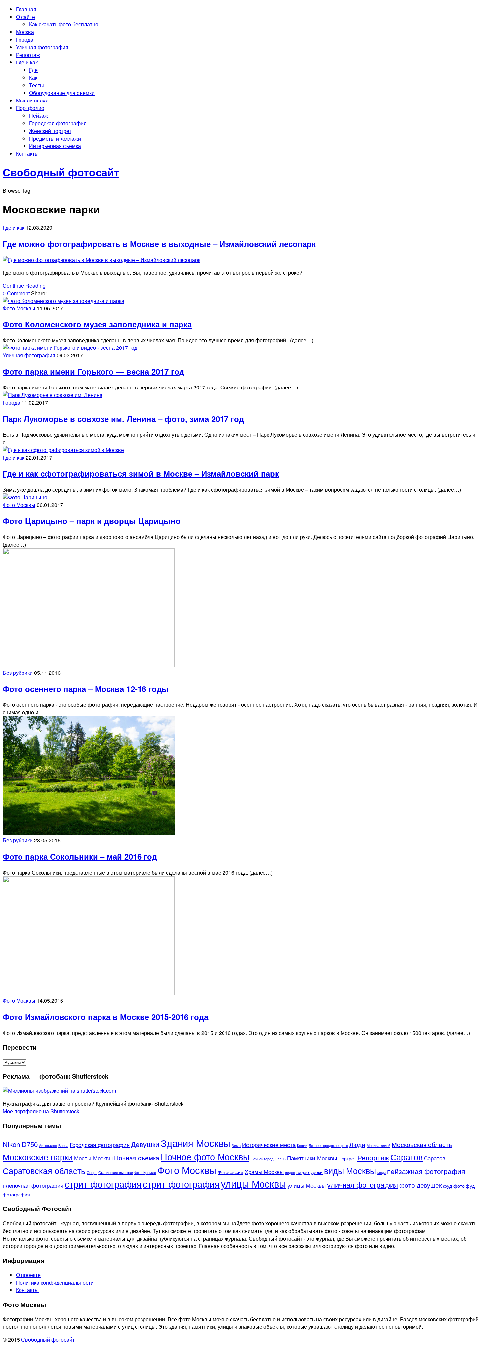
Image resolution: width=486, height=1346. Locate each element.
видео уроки (309, 1172)
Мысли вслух (32, 100)
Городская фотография (58, 123)
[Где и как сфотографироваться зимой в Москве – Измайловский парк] (63, 450)
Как (33, 77)
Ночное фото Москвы (205, 1156)
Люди (357, 1144)
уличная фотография (362, 1184)
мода (381, 1172)
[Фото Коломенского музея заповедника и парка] (63, 301)
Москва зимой (378, 1145)
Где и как (27, 62)
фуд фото (454, 1185)
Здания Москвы (195, 1143)
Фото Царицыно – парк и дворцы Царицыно (92, 520)
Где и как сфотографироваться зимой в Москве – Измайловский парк (141, 473)
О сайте (25, 16)
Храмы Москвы (264, 1172)
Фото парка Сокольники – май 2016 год (80, 856)
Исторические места (269, 1145)
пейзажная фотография (426, 1171)
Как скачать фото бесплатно (63, 24)
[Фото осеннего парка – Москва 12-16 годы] (89, 665)
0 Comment (16, 293)
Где (33, 70)
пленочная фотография (33, 1185)
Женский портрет (50, 131)
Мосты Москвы (93, 1158)
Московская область (422, 1144)
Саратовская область (44, 1170)
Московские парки (38, 1156)
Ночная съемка (136, 1157)
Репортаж (28, 55)
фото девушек (420, 1185)
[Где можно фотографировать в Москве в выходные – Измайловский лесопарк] (101, 260)
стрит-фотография (103, 1183)
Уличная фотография (42, 47)
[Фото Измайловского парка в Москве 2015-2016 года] (89, 993)
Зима (236, 1145)
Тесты (36, 85)
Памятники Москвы (312, 1158)
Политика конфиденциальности (55, 1282)
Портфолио (30, 108)
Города (24, 39)
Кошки (302, 1145)
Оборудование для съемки (62, 93)
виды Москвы (350, 1170)
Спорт (92, 1172)
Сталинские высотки (115, 1172)
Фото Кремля (145, 1172)
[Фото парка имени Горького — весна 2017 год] (70, 347)
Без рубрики (18, 672)
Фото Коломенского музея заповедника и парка (97, 324)
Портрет (347, 1158)
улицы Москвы (253, 1183)
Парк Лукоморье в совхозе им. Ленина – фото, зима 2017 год (123, 418)
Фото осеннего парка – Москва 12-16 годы (86, 688)
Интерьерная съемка (55, 146)
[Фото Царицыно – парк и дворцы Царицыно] (25, 497)
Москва (25, 32)
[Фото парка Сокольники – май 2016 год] (89, 832)
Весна (63, 1145)
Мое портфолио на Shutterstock (41, 1111)
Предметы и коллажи (55, 138)
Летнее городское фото (328, 1145)
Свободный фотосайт (48, 1339)
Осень (280, 1158)
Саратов (406, 1156)
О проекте (28, 1275)
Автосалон (48, 1145)
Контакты (27, 153)
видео (290, 1172)
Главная (26, 9)
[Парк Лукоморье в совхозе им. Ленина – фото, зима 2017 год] (52, 395)
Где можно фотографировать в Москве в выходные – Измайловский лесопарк (159, 243)
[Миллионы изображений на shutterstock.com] (59, 1090)
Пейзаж (38, 115)
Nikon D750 (20, 1144)
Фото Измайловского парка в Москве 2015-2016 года (105, 1016)
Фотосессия (230, 1172)
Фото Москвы (19, 308)
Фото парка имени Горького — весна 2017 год (93, 371)
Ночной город (262, 1158)
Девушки (145, 1144)
